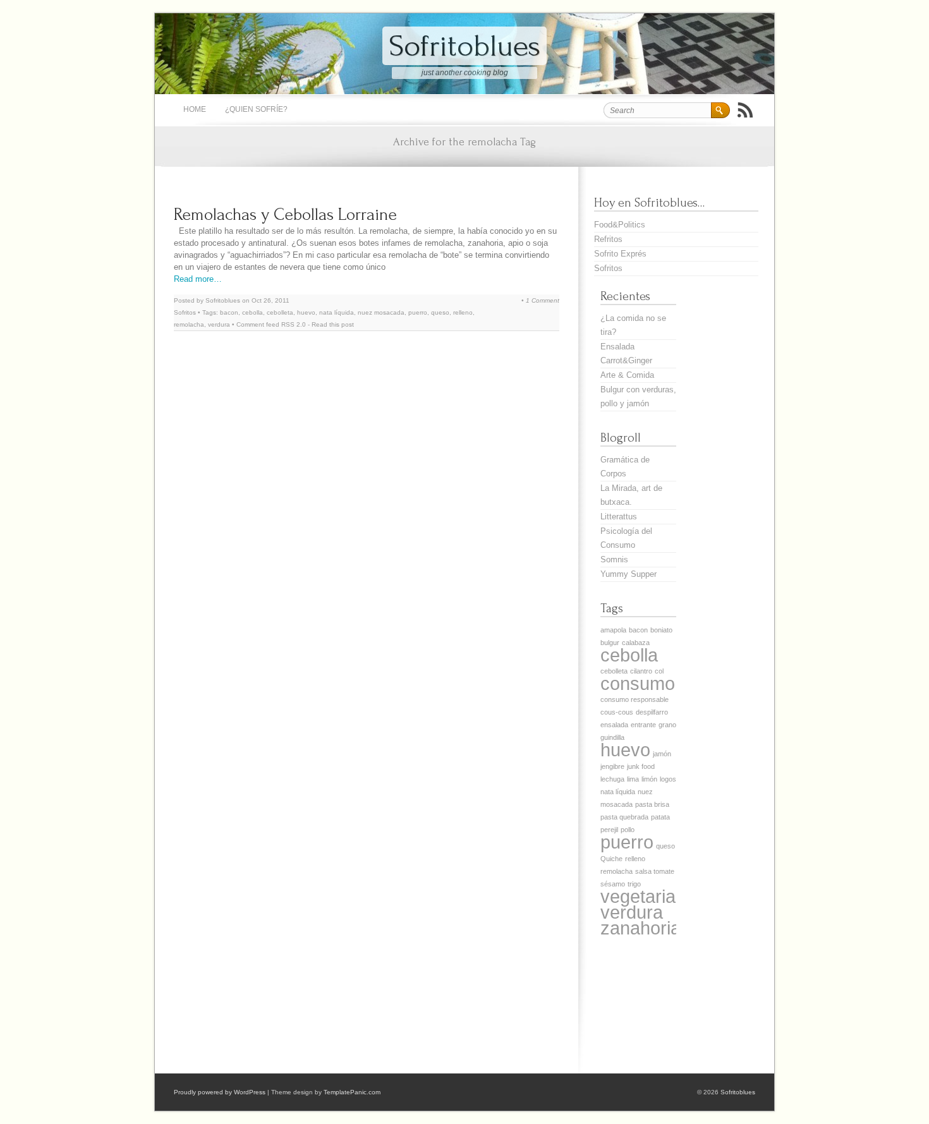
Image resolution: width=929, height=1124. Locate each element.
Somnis (614, 559)
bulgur (609, 642)
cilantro (641, 671)
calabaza (636, 642)
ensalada (614, 724)
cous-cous (616, 712)
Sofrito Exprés (620, 253)
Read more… (198, 279)
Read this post (333, 324)
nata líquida (336, 312)
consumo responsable (634, 699)
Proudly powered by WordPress (219, 1092)
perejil (609, 829)
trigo (634, 884)
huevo (306, 312)
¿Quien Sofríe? (256, 109)
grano (667, 724)
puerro (417, 312)
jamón (662, 754)
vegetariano (648, 896)
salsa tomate (654, 871)
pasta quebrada (624, 817)
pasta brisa (652, 804)
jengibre (612, 766)
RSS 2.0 (293, 324)
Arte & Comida (627, 375)
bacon (229, 312)
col (659, 671)
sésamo (612, 884)
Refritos (608, 239)
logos (668, 779)
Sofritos (185, 312)
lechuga (612, 779)
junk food (641, 766)
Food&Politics (619, 224)
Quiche (611, 858)
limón (649, 779)
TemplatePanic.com (352, 1092)
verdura (219, 324)
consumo (637, 683)
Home (194, 109)
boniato (661, 630)
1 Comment (542, 300)
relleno (463, 312)
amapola (613, 630)
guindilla (612, 737)
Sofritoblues (464, 45)
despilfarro (652, 712)
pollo (628, 829)
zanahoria (640, 927)
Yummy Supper (628, 574)
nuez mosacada (381, 312)
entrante (643, 724)
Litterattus (618, 516)
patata (660, 817)
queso (440, 312)
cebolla (252, 312)
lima (633, 779)
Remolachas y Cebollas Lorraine (285, 214)
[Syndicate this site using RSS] (745, 110)
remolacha (189, 324)
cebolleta (280, 312)
